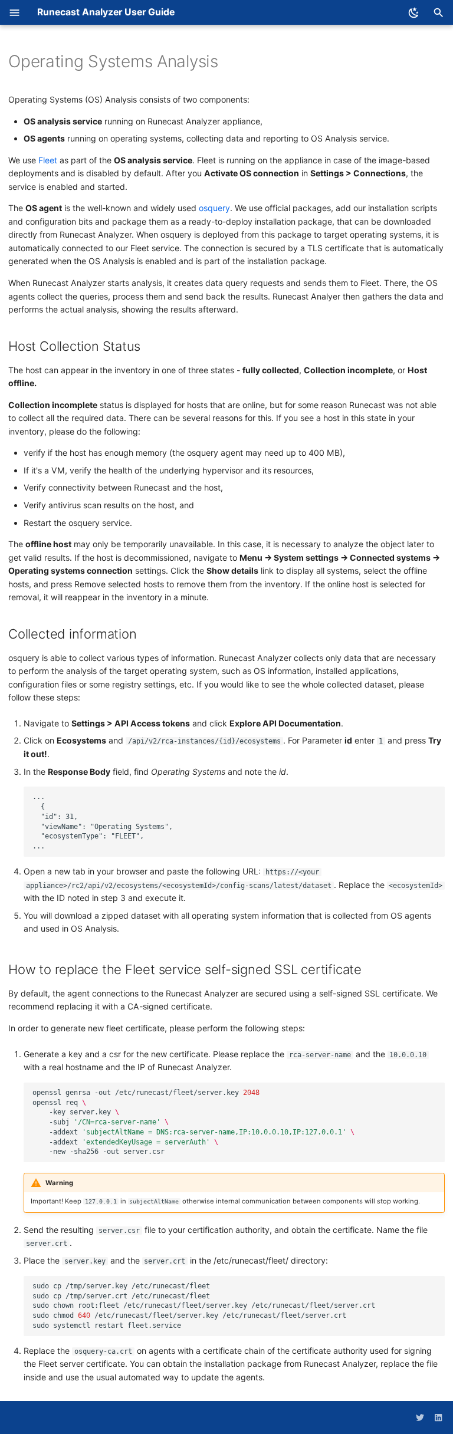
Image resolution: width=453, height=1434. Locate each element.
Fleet (47, 160)
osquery (214, 208)
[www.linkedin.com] (438, 1417)
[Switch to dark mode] (413, 12)
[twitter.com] (420, 1417)
